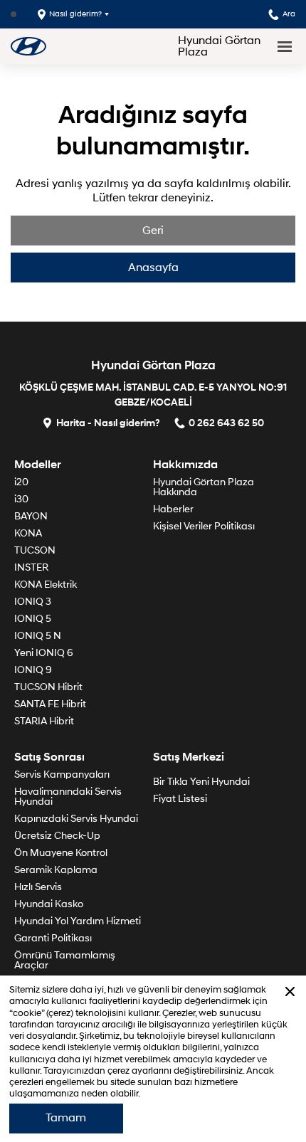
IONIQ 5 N (37, 636)
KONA (28, 533)
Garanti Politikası (53, 938)
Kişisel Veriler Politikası (204, 526)
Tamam (66, 1118)
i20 (21, 482)
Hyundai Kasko (48, 904)
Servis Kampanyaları (62, 774)
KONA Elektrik (45, 584)
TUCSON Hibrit (48, 687)
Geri (153, 230)
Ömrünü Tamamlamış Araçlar (64, 960)
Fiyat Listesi (180, 799)
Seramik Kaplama (55, 870)
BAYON (31, 516)
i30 (21, 499)
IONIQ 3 (32, 602)
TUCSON (35, 550)
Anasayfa (153, 267)
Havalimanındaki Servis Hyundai (68, 797)
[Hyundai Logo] (28, 46)
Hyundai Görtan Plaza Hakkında (203, 487)
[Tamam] (290, 991)
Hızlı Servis (38, 887)
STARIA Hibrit (44, 721)
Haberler (173, 509)
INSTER (31, 567)
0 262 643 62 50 (226, 422)
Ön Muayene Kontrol (60, 853)
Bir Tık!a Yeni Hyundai (201, 782)
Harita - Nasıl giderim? (108, 422)
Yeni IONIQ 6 (43, 653)
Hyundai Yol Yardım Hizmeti (77, 921)
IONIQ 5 (32, 619)
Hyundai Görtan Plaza (219, 46)
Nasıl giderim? (75, 13)
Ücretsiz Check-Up (57, 836)
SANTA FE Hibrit (50, 704)
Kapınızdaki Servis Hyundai (76, 819)
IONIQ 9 (33, 670)
